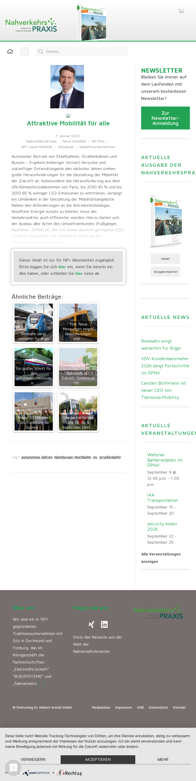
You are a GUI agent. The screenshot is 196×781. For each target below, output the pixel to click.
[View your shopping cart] (181, 11)
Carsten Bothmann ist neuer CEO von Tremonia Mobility (163, 390)
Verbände (66, 147)
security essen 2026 (162, 526)
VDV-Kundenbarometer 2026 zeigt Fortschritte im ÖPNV (165, 365)
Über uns (24, 608)
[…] (41, 683)
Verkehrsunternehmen (97, 147)
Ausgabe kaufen (165, 271)
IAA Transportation (162, 497)
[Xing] (91, 624)
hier (62, 266)
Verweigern (33, 759)
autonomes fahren (36, 457)
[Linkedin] (104, 624)
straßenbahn (109, 457)
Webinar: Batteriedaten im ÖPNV (164, 460)
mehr (162, 759)
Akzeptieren (98, 759)
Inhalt (165, 258)
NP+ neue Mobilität (36, 147)
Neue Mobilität (74, 141)
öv (95, 457)
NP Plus (98, 141)
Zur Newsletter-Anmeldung (165, 118)
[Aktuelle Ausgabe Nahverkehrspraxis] (165, 221)
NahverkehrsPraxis (41, 141)
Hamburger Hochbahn (72, 457)
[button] (24, 51)
